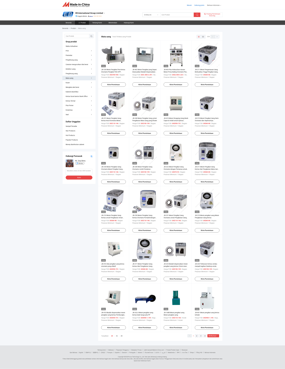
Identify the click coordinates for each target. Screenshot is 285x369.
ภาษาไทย (184, 352)
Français (109, 352)
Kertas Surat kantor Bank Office (77, 96)
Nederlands (171, 352)
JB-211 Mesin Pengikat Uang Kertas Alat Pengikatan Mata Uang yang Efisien (207, 169)
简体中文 (88, 352)
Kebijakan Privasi (136, 350)
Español (117, 352)
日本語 (103, 352)
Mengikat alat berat (72, 87)
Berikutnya (212, 336)
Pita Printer (69, 105)
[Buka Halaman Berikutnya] (217, 36)
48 (121, 336)
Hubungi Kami (129, 23)
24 (112, 336)
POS (67, 51)
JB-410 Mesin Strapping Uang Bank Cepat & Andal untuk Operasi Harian (176, 120)
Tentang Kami (97, 23)
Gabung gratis (199, 5)
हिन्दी (178, 352)
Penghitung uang (72, 60)
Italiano (140, 352)
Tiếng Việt (199, 352)
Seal (67, 114)
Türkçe (192, 352)
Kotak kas (69, 110)
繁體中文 (96, 352)
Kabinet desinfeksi (72, 92)
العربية (163, 352)
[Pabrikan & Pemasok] (76, 4)
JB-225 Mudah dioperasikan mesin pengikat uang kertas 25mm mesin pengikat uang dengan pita (176, 266)
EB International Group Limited (89, 13)
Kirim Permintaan (113, 84)
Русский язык (149, 352)
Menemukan (113, 23)
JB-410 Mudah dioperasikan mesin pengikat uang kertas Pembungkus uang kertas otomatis (113, 314)
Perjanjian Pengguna (122, 350)
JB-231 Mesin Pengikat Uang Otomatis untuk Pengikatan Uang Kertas (175, 217)
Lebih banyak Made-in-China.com (154, 350)
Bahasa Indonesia (210, 352)
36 (117, 336)
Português (132, 352)
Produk (83, 23)
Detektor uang (70, 69)
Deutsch (124, 352)
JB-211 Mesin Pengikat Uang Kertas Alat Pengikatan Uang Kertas (142, 266)
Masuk (189, 5)
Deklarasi (111, 350)
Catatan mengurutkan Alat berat (77, 64)
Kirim (79, 177)
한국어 (157, 352)
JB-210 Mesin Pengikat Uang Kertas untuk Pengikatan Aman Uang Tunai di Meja (112, 217)
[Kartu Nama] (91, 156)
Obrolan (80, 163)
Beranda (69, 23)
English (81, 352)
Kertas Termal (70, 101)
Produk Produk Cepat (172, 350)
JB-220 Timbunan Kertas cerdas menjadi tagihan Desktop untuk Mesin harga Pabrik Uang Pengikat (207, 266)
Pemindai (69, 55)
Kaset (68, 83)
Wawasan (185, 350)
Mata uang (69, 78)
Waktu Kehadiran (72, 46)
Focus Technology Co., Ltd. (136, 357)
